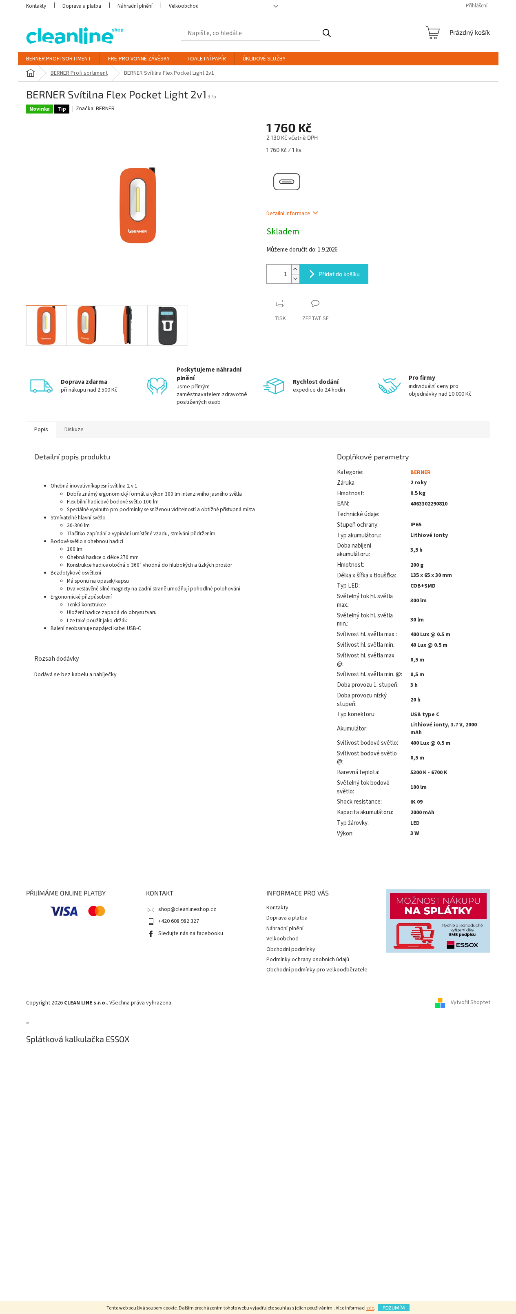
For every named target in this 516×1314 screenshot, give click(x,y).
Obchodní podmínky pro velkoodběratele (317, 970)
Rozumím (394, 1307)
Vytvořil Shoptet (470, 1003)
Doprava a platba (81, 6)
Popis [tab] (41, 429)
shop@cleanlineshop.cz (187, 909)
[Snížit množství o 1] (295, 278)
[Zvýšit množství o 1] (295, 269)
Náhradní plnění (135, 6)
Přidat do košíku (339, 273)
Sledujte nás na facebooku (190, 933)
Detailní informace (288, 213)
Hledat (326, 33)
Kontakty (36, 6)
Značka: (95, 109)
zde (370, 1308)
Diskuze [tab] (74, 429)
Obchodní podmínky (290, 949)
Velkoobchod (184, 6)
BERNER (420, 472)
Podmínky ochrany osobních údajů (307, 959)
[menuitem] (59, 58)
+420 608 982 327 (178, 921)
